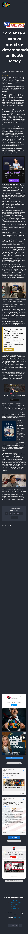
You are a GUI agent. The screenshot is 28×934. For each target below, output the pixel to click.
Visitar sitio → (14, 400)
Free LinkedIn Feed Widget (14, 841)
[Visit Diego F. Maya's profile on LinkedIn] (4, 770)
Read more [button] (6, 777)
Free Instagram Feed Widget (14, 763)
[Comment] (7, 793)
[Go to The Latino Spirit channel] (14, 848)
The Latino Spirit (14, 852)
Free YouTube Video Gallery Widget (13, 881)
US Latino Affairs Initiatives (15, 902)
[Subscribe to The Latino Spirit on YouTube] (14, 857)
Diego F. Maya (14, 900)
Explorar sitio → (14, 180)
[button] (24, 866)
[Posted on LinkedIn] (24, 770)
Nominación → (9, 349)
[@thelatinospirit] (8, 697)
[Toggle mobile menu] (25, 2)
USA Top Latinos (15, 908)
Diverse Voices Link (15, 910)
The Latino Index (15, 904)
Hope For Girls (15, 906)
